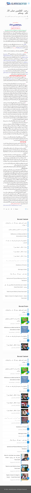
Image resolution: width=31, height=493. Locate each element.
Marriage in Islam (22, 269)
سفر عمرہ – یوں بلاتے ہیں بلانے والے (18, 274)
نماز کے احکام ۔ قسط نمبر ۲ (20, 256)
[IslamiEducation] (15, 3)
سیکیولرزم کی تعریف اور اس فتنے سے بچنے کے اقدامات (16, 241)
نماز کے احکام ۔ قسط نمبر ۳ (20, 251)
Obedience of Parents (21, 265)
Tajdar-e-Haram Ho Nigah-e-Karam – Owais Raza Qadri (16, 297)
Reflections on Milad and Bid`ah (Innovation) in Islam (19, 235)
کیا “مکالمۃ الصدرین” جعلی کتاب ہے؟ (16, 260)
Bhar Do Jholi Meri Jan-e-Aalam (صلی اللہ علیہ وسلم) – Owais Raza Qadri (15, 286)
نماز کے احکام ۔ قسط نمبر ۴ (20, 247)
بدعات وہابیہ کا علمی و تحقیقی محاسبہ (17, 229)
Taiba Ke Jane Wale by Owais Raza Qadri (17, 291)
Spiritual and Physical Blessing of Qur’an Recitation (17, 279)
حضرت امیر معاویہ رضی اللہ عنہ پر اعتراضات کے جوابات (16, 224)
